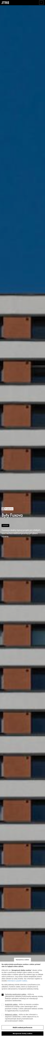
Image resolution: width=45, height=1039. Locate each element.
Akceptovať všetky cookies (22, 1033)
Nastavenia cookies (22, 960)
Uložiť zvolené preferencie (22, 1027)
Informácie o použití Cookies (17, 981)
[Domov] (6, 2)
